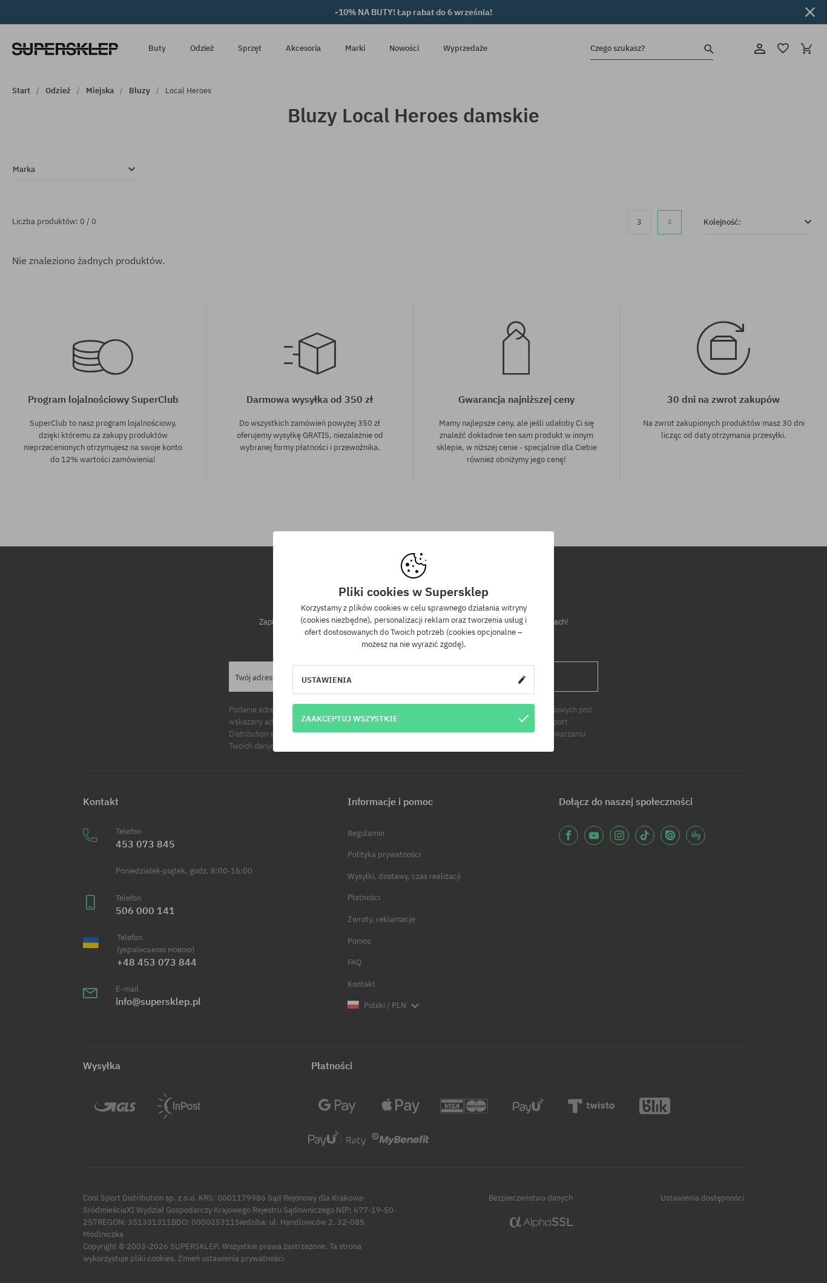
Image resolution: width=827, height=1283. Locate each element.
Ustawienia (326, 679)
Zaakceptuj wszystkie (349, 718)
